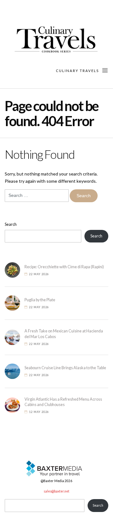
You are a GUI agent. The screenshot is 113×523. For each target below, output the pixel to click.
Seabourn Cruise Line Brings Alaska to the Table (65, 367)
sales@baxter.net (56, 491)
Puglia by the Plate (39, 300)
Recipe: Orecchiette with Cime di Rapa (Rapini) (64, 266)
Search (11, 224)
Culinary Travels (78, 71)
